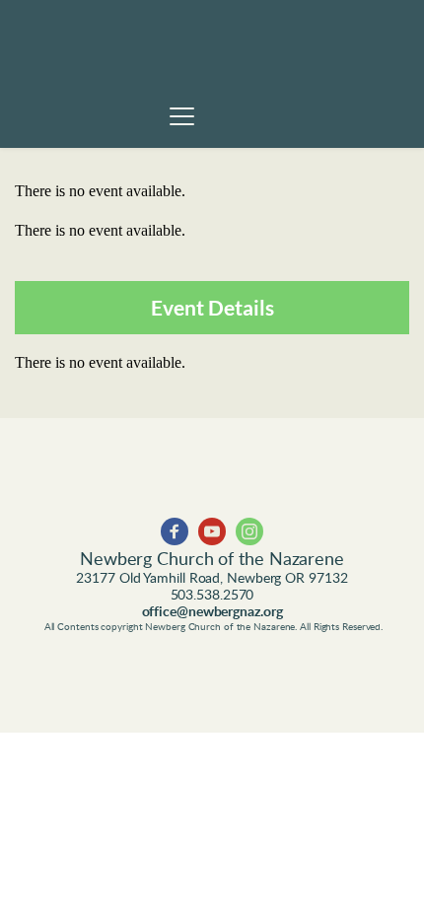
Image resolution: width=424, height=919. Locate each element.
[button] (182, 116)
